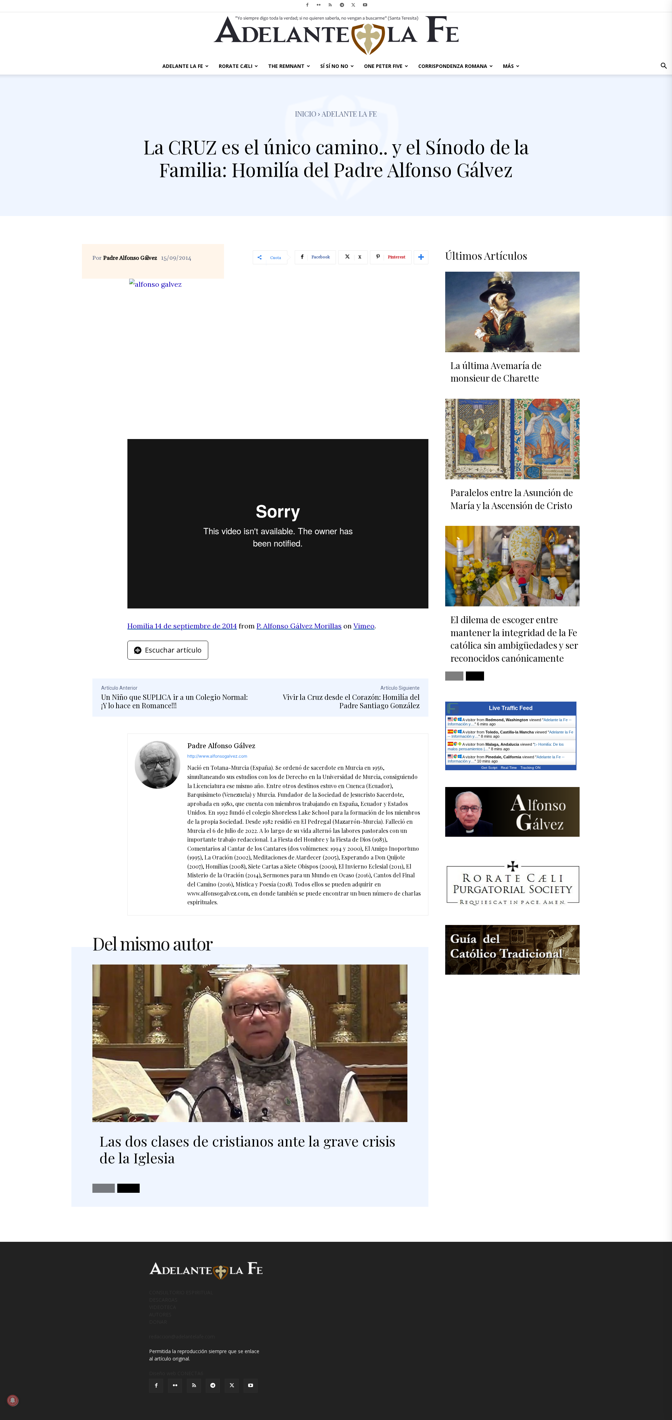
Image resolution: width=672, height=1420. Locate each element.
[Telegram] (342, 5)
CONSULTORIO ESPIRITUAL (181, 1292)
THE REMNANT (286, 66)
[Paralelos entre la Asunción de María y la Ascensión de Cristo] (512, 439)
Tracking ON (530, 768)
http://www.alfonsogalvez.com (217, 756)
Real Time (509, 768)
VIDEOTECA (162, 1307)
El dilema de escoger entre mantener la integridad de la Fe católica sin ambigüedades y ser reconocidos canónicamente (514, 638)
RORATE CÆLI (235, 66)
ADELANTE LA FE (182, 66)
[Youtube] (365, 5)
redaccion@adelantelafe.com (182, 1336)
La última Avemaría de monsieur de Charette (495, 371)
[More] (421, 257)
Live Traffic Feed (511, 708)
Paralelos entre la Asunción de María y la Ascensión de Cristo (511, 498)
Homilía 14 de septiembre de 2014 (182, 625)
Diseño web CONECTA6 (176, 1373)
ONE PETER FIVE (383, 66)
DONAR (158, 1321)
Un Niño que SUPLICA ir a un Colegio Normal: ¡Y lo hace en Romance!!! (174, 701)
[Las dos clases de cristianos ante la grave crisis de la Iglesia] (249, 1043)
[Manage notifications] (12, 1400)
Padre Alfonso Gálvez (130, 258)
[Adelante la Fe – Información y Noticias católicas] (336, 35)
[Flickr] (319, 5)
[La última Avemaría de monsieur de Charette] (512, 312)
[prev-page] (103, 1188)
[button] (663, 66)
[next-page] (128, 1188)
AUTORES (160, 1314)
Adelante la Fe (349, 113)
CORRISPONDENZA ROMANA (452, 66)
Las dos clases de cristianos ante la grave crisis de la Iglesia (247, 1149)
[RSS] (330, 5)
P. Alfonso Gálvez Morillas (299, 625)
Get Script (489, 768)
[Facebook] (307, 5)
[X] (353, 5)
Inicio (305, 113)
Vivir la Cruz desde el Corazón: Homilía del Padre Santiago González (351, 701)
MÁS (508, 66)
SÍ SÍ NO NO (334, 66)
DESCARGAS (163, 1299)
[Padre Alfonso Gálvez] (157, 824)
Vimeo (364, 625)
